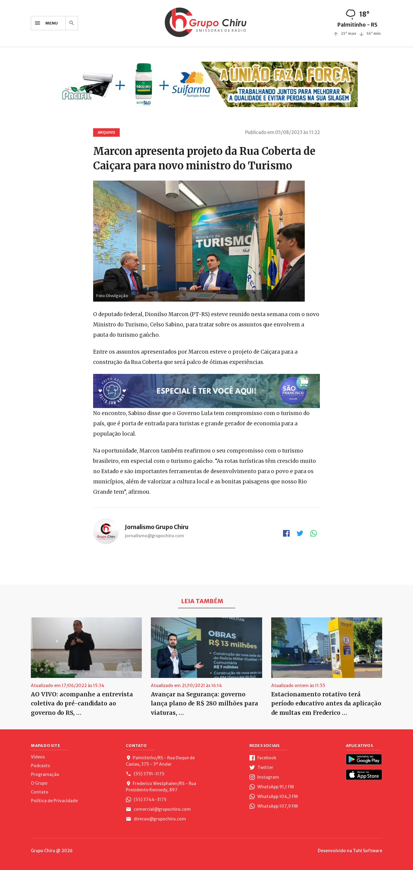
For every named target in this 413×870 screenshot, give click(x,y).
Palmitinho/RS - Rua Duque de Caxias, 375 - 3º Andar (160, 761)
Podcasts (40, 765)
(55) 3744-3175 (150, 799)
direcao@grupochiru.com (159, 819)
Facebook (266, 757)
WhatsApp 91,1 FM (275, 787)
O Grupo (39, 783)
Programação (45, 774)
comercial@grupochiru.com (162, 809)
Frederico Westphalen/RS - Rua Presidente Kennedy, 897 (161, 787)
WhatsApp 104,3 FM (277, 796)
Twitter (264, 767)
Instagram (267, 777)
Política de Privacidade (54, 800)
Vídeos (38, 757)
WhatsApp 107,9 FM (277, 806)
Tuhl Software (367, 850)
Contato (39, 792)
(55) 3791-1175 (148, 774)
